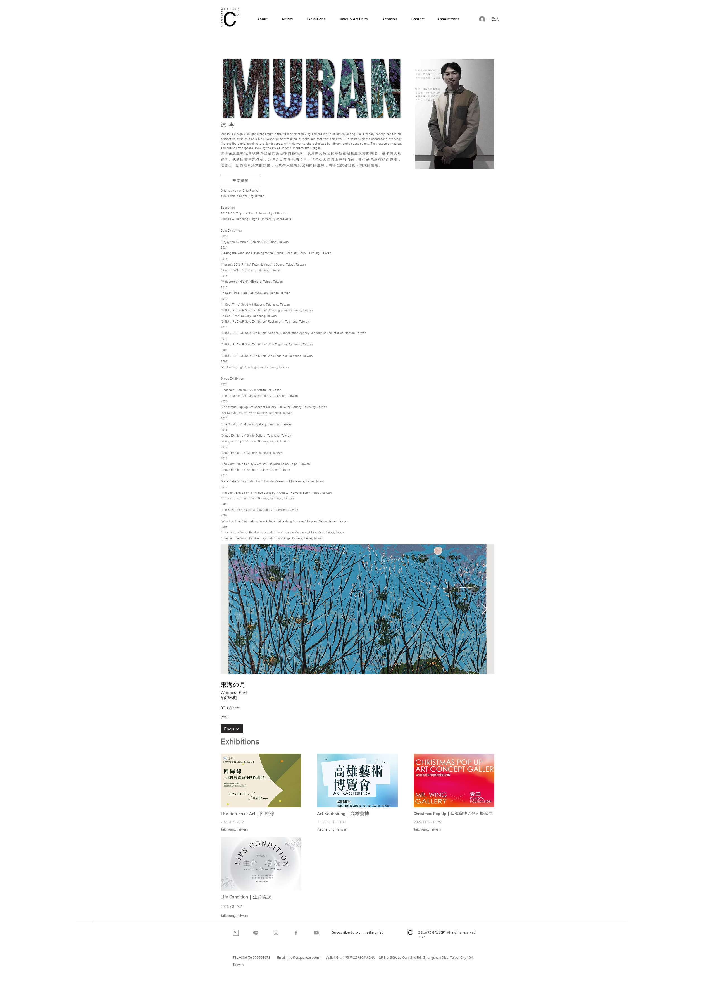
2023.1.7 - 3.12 (232, 822)
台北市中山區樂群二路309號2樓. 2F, (355, 957)
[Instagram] (276, 933)
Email (282, 957)
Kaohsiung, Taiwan (332, 829)
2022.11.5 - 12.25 (427, 822)
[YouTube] (316, 933)
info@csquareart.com (303, 957)
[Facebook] (296, 933)
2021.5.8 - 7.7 (231, 907)
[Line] (256, 933)
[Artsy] (236, 933)
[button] (357, 933)
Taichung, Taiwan (234, 829)
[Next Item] (485, 609)
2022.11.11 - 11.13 (331, 822)
